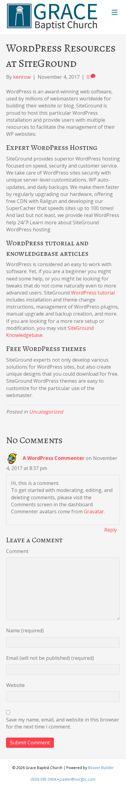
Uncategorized (46, 411)
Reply (110, 529)
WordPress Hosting (64, 147)
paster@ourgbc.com (77, 779)
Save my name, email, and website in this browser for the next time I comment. (62, 723)
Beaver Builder (101, 767)
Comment (17, 551)
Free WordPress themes (46, 348)
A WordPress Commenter (53, 458)
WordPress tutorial (93, 292)
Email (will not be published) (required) (50, 658)
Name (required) (25, 630)
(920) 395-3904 (43, 779)
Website (15, 685)
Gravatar (94, 511)
